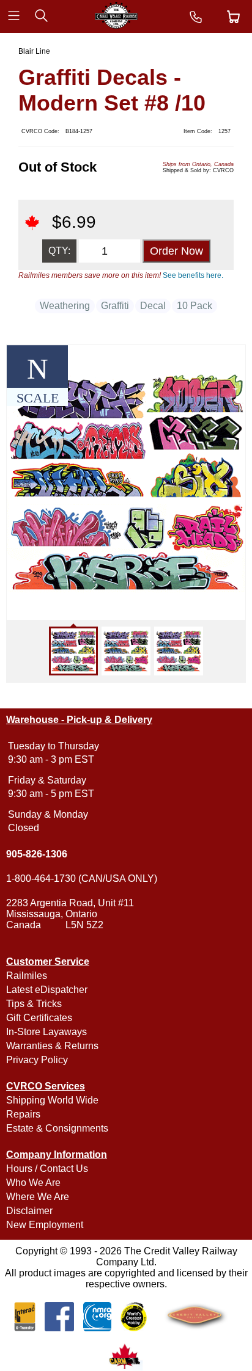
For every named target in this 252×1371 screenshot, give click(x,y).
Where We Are (37, 1196)
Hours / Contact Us (47, 1168)
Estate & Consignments (57, 1128)
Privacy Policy (37, 1060)
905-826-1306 (36, 854)
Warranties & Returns (52, 1046)
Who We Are (33, 1182)
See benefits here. (193, 275)
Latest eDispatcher (46, 989)
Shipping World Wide (52, 1100)
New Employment (44, 1225)
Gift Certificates (39, 1018)
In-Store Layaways (46, 1032)
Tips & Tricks (34, 1003)
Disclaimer (29, 1211)
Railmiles (26, 975)
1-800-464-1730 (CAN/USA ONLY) (81, 878)
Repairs (23, 1114)
